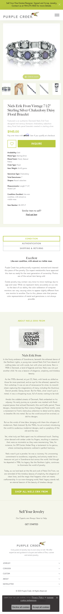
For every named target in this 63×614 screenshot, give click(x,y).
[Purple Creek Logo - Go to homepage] (21, 15)
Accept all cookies (41, 607)
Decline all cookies (20, 607)
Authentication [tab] (31, 243)
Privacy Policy (38, 597)
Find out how (31, 214)
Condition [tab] (31, 238)
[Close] (59, 4)
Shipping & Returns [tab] (31, 248)
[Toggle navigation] (57, 15)
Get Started (31, 524)
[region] (31, 51)
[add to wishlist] (11, 144)
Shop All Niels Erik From (31, 491)
